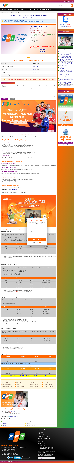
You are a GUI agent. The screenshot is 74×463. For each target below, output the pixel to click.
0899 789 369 (38, 242)
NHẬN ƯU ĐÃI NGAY (37, 239)
